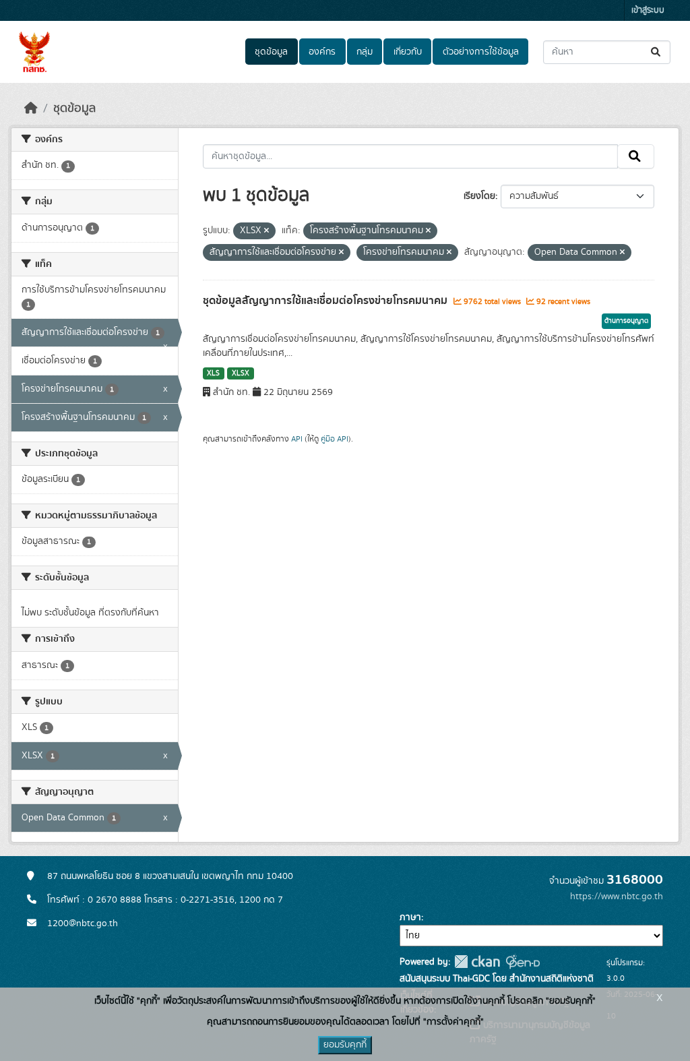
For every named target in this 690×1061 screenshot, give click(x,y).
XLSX (240, 373)
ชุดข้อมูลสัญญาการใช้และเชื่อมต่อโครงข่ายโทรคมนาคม (326, 300)
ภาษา (410, 917)
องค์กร (322, 52)
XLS (213, 373)
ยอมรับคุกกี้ (345, 1045)
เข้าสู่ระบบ (647, 10)
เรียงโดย (479, 196)
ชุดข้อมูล (271, 52)
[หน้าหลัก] (31, 108)
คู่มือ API (334, 439)
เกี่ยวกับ (408, 52)
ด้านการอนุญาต (626, 321)
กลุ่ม (364, 52)
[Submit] (656, 52)
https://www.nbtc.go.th (616, 896)
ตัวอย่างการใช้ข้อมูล (481, 52)
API (297, 439)
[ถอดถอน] (266, 231)
